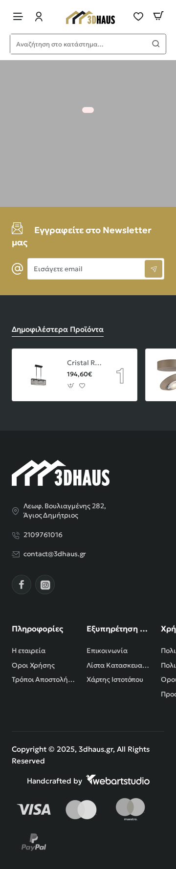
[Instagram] (45, 584)
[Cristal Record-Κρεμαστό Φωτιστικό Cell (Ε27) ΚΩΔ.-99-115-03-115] (38, 375)
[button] (71, 386)
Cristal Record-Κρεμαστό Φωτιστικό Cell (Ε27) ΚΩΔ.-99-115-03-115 (84, 362)
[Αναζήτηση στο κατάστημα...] (156, 44)
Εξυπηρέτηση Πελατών (118, 628)
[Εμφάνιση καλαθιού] (158, 16)
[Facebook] (21, 584)
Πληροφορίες (37, 628)
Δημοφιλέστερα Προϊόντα (58, 329)
